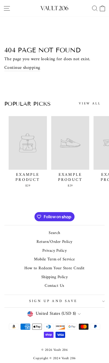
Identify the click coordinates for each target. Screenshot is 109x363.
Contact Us (54, 285)
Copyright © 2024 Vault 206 (54, 358)
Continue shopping (22, 68)
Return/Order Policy (54, 241)
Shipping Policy (54, 277)
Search (54, 232)
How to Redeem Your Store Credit (54, 268)
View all (90, 103)
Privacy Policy (54, 250)
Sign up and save (53, 301)
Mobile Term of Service (54, 259)
